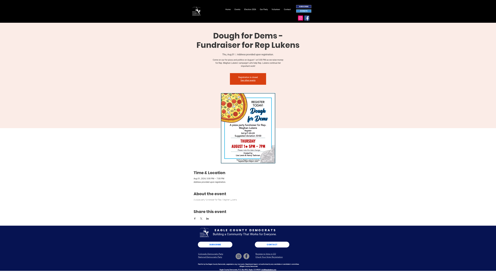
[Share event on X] (201, 219)
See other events (248, 80)
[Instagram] (300, 18)
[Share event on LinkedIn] (207, 219)
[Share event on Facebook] (195, 219)
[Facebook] (306, 18)
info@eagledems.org (268, 270)
